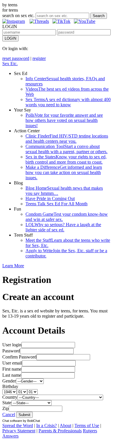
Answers (10, 435)
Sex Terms (68, 102)
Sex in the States (66, 159)
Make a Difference (63, 172)
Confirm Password (19, 356)
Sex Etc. (10, 63)
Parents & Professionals (60, 430)
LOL (63, 227)
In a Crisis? (46, 425)
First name (11, 369)
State (6, 402)
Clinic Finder (66, 138)
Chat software (12, 420)
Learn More (13, 265)
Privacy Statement (18, 430)
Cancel (8, 414)
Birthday (10, 386)
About (65, 425)
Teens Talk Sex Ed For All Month (56, 203)
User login (11, 344)
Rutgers (90, 430)
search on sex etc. (18, 15)
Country (9, 397)
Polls (64, 120)
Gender (9, 380)
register (39, 58)
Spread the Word (17, 425)
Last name (11, 375)
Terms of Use (86, 425)
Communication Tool (66, 149)
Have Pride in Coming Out (50, 198)
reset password (15, 58)
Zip (5, 408)
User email (12, 363)
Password (11, 350)
